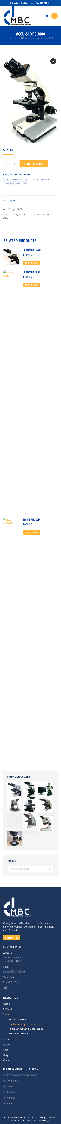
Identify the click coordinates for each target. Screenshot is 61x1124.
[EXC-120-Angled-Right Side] (46, 805)
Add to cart (33, 163)
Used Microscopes (21, 174)
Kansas (11, 1103)
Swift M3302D (31, 519)
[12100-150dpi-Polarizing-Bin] (30, 789)
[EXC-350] (30, 820)
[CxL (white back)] (15, 820)
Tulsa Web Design (41, 1120)
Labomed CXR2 (31, 272)
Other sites (26, 1120)
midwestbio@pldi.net (23, 2)
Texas (10, 1086)
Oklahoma (12, 1080)
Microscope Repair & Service (22, 1074)
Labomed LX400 (32, 250)
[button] (53, 61)
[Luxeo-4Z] (46, 823)
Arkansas (12, 1097)
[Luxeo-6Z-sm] (15, 805)
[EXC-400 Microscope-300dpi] (46, 814)
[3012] (30, 805)
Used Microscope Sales (33, 923)
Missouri (11, 1091)
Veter (25, 183)
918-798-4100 (45, 2)
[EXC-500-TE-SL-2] (46, 789)
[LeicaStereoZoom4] (30, 832)
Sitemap (15, 1120)
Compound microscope (19, 179)
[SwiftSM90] (15, 838)
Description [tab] (9, 200)
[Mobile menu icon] (54, 16)
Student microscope (12, 183)
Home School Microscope (41, 179)
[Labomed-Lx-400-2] (15, 789)
